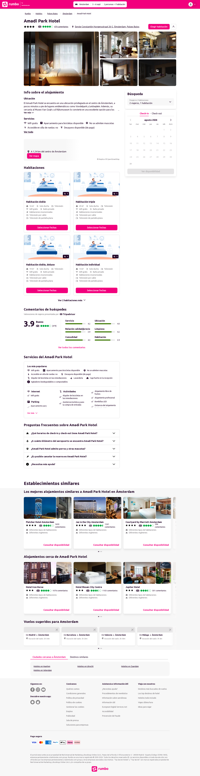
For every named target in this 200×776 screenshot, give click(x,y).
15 (164, 143)
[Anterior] (131, 120)
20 (151, 150)
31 (131, 164)
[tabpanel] (100, 669)
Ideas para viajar (144, 707)
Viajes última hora (145, 702)
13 (151, 143)
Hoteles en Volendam (43, 670)
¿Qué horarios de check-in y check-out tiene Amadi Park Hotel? (64, 433)
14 (157, 143)
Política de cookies (74, 702)
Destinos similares (79, 657)
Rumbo (28, 14)
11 (137, 143)
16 (171, 143)
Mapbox (102, 159)
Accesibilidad (107, 711)
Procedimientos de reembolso (114, 693)
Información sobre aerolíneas (114, 698)
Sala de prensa (72, 720)
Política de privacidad (75, 698)
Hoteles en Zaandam (130, 666)
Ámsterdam (84, 4)
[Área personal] (192, 4)
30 (171, 157)
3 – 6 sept (96, 4)
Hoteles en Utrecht (85, 666)
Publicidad (70, 716)
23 (171, 150)
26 (144, 157)
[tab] (49, 657)
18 (137, 150)
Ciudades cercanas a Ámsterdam (49, 657)
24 (131, 157)
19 (144, 150)
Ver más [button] (30, 413)
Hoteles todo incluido (147, 698)
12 (144, 143)
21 (157, 150)
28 (157, 157)
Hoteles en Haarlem (42, 666)
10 (131, 143)
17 (131, 150)
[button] (61, 59)
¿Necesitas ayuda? (110, 689)
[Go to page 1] (98, 551)
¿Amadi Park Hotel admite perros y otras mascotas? (58, 449)
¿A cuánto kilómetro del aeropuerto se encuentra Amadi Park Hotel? (67, 441)
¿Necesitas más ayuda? (43, 464)
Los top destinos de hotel (149, 693)
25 (137, 157)
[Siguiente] (171, 120)
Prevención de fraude (111, 716)
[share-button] (173, 26)
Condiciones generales (76, 693)
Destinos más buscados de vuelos (152, 689)
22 (164, 150)
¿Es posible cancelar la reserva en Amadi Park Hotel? (59, 456)
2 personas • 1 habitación (114, 4)
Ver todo (28, 132)
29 (164, 157)
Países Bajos (52, 14)
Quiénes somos (72, 689)
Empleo (69, 711)
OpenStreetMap (113, 159)
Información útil (108, 702)
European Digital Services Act (114, 707)
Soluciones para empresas (77, 725)
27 (151, 157)
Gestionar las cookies (75, 707)
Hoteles (39, 14)
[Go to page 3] (101, 551)
